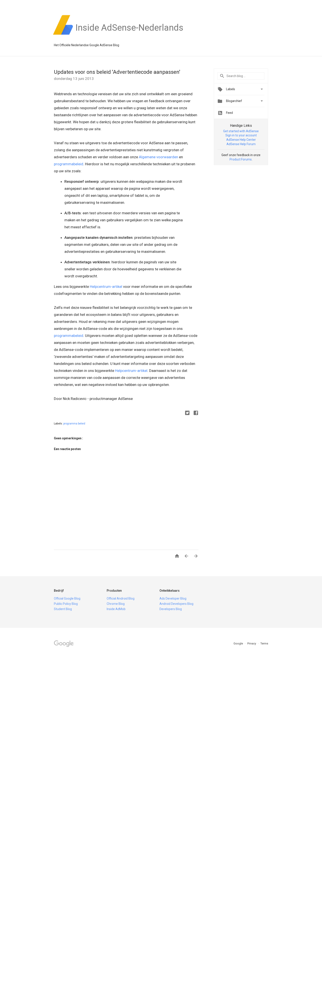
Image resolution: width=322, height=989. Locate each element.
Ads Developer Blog (172, 598)
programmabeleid (68, 164)
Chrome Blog (116, 603)
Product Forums (241, 159)
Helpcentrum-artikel (106, 286)
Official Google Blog (67, 598)
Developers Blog (170, 609)
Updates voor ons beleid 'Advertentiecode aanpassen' (117, 72)
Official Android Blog (120, 598)
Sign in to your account (241, 135)
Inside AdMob (116, 609)
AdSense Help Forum (241, 144)
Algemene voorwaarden (158, 157)
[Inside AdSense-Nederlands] (129, 35)
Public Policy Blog (66, 603)
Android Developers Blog (176, 603)
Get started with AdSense (241, 131)
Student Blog (63, 609)
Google (239, 643)
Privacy (252, 643)
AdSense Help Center (241, 139)
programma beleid (74, 423)
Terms (264, 643)
